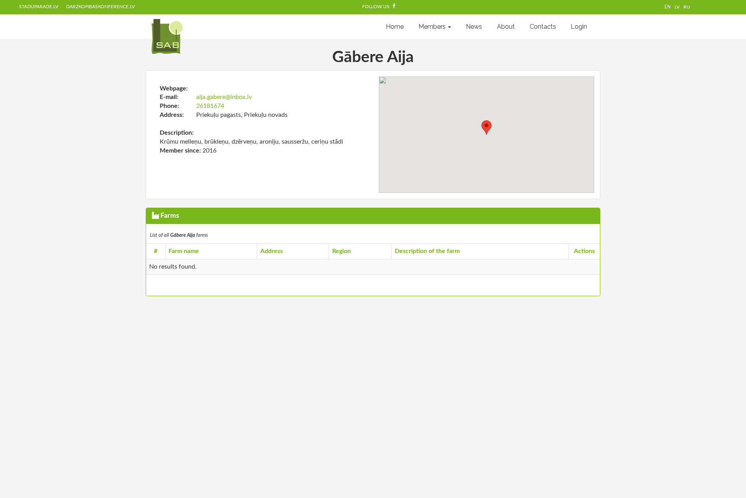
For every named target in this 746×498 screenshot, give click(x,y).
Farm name (184, 251)
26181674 (210, 106)
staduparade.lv (38, 6)
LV (677, 7)
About (506, 26)
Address (271, 251)
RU (686, 7)
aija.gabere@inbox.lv (224, 97)
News (474, 26)
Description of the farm (427, 251)
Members (432, 26)
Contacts (543, 26)
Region (341, 251)
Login (579, 26)
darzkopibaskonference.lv (100, 6)
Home (395, 26)
